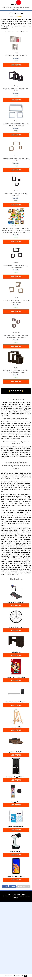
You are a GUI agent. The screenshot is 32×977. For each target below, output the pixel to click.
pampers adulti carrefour (16, 827)
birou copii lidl (16, 652)
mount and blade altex (16, 627)
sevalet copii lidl (16, 727)
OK (25, 975)
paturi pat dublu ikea (16, 752)
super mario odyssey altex (16, 677)
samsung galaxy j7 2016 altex (16, 777)
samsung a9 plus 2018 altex (16, 876)
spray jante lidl (16, 802)
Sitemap (16, 897)
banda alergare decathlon (16, 602)
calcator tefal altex (16, 852)
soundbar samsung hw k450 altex (16, 702)
